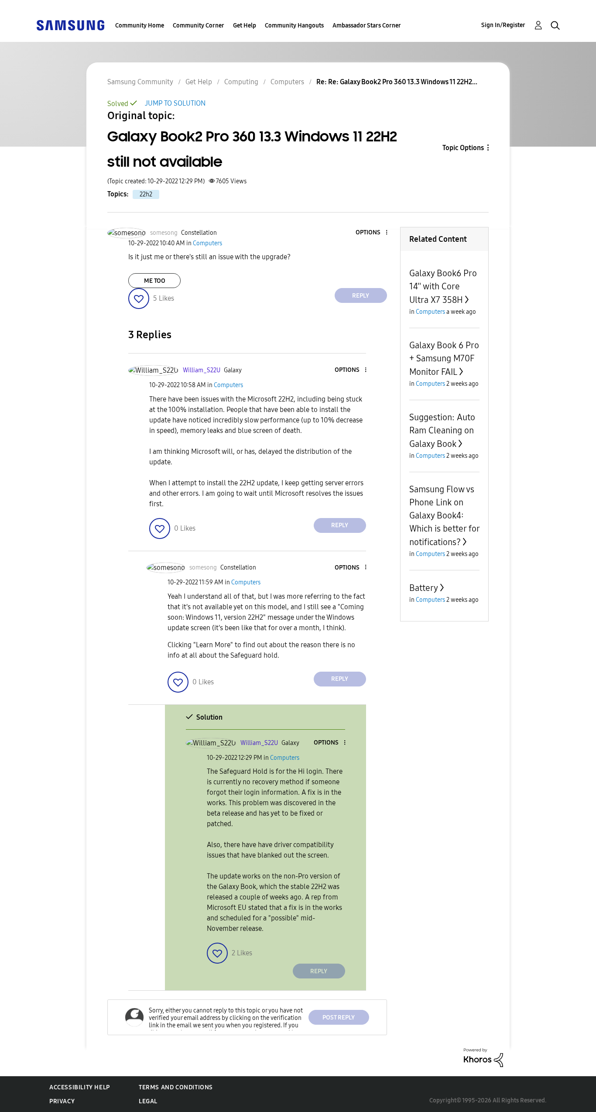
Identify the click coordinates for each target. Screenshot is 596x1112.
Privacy (62, 1101)
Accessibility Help (79, 1087)
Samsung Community (140, 82)
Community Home (139, 25)
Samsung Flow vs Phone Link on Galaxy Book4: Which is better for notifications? (444, 515)
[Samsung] (70, 25)
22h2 (146, 194)
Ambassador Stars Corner (366, 25)
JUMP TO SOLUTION (175, 103)
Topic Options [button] (463, 148)
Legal (148, 1101)
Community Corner (198, 25)
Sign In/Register (503, 25)
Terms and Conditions (176, 1087)
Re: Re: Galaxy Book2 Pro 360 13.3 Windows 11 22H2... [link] (396, 82)
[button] (371, 233)
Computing (241, 82)
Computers (287, 82)
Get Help (244, 25)
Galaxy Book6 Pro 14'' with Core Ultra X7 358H (443, 286)
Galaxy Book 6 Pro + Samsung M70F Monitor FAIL (444, 358)
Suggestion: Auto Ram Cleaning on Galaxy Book (442, 430)
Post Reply (338, 1017)
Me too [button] (154, 281)
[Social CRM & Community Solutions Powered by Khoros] (483, 1057)
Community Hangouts (294, 25)
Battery (423, 588)
